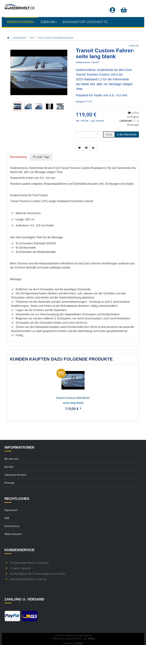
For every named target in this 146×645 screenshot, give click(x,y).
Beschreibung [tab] (18, 157)
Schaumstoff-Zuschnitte (85, 22)
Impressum (11, 510)
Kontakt (9, 466)
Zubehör (47, 22)
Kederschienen (20, 22)
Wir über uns (11, 458)
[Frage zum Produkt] (93, 148)
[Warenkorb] (124, 10)
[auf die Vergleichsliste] (86, 148)
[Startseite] (8, 38)
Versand (100, 121)
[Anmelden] (112, 10)
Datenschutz (12, 526)
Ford (89, 101)
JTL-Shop (78, 643)
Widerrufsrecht (13, 534)
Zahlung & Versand (15, 474)
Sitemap (9, 482)
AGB (6, 518)
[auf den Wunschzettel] (79, 148)
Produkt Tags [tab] (41, 157)
